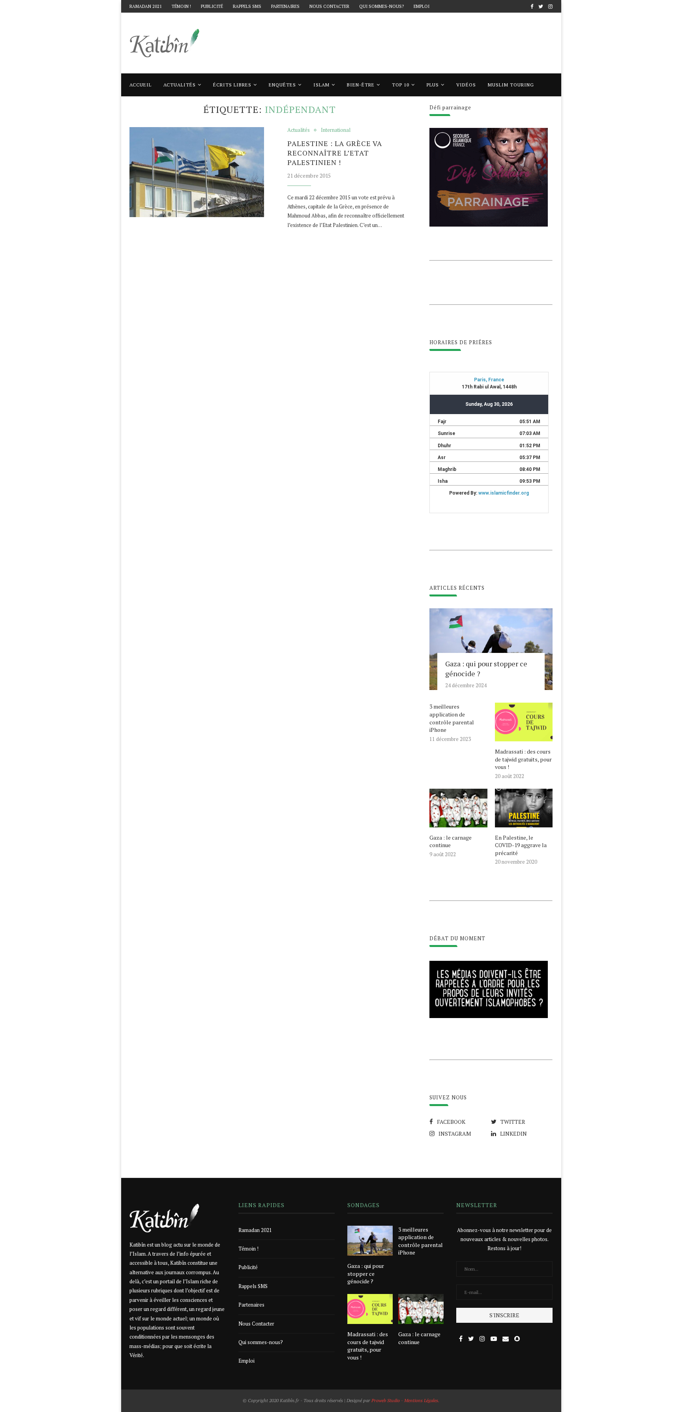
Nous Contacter (329, 6)
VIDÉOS (466, 85)
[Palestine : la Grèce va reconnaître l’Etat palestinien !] (196, 172)
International (335, 130)
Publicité (212, 6)
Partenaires (285, 6)
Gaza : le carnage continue (450, 841)
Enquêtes (282, 85)
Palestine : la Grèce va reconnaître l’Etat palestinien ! (334, 153)
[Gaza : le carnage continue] (458, 808)
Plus (433, 85)
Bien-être (361, 85)
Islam (321, 85)
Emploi (421, 6)
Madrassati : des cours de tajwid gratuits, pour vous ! (523, 759)
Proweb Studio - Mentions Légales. (405, 1400)
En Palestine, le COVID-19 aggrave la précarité (521, 845)
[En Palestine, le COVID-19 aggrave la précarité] (524, 808)
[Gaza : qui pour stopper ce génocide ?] (491, 649)
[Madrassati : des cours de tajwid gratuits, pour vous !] (524, 722)
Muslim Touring (511, 85)
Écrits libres (232, 85)
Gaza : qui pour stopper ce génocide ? (486, 668)
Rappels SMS (247, 6)
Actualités (179, 85)
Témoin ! (181, 6)
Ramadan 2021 (145, 6)
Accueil (140, 85)
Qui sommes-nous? (381, 6)
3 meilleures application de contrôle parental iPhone (451, 718)
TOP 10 (400, 85)
